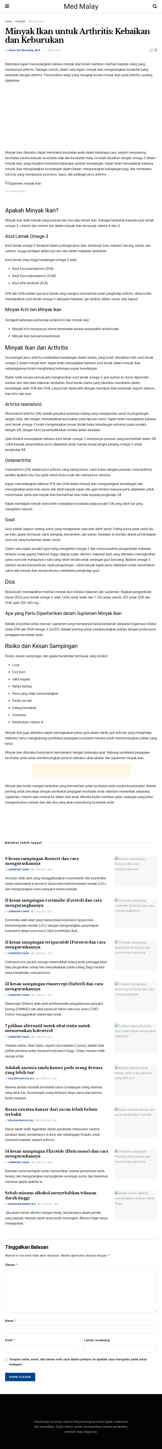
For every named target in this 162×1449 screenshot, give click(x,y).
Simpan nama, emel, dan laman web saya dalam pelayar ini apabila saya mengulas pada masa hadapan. (78, 1361)
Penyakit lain (36, 21)
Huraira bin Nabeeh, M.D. (22, 1204)
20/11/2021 (55, 50)
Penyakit (20, 21)
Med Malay (81, 6)
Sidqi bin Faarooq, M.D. (21, 1078)
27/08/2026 (39, 869)
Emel (10, 1340)
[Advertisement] (81, 116)
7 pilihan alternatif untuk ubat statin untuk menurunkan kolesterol (47, 1028)
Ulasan (11, 1265)
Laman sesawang (97, 1340)
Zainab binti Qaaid (18, 869)
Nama (10, 1321)
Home (8, 21)
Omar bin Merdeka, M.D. (25, 50)
